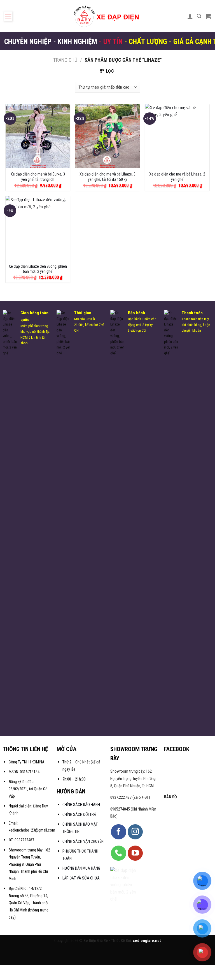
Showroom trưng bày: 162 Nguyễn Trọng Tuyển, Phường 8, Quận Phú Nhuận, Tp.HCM (133, 778)
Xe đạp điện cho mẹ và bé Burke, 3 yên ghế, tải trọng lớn (38, 177)
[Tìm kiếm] (199, 16)
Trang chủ (65, 60)
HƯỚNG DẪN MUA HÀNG (81, 868)
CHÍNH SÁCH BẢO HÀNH (81, 804)
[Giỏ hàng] (208, 16)
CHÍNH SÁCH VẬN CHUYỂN (83, 841)
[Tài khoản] (190, 16)
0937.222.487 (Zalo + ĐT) (130, 797)
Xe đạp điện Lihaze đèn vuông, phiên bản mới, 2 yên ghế (38, 269)
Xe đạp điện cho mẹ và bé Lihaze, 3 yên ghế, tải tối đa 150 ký (107, 177)
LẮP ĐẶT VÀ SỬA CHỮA (81, 878)
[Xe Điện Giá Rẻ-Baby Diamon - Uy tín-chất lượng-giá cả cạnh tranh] (108, 16)
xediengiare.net (147, 940)
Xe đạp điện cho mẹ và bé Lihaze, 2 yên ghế (177, 177)
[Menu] (8, 16)
